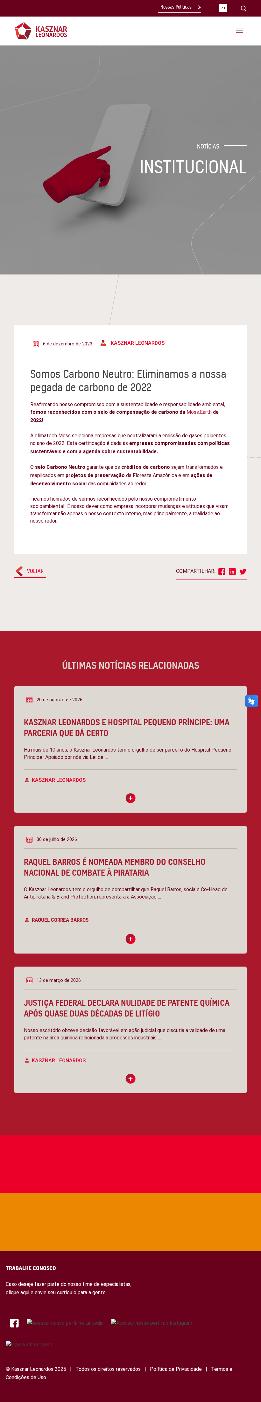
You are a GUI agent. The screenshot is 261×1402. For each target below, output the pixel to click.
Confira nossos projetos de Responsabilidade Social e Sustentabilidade (121, 1132)
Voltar (35, 570)
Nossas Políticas (176, 7)
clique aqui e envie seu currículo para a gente (56, 1292)
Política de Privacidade (176, 1369)
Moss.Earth (199, 412)
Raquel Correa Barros (60, 919)
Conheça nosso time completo (121, 1190)
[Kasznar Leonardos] (41, 31)
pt (223, 8)
